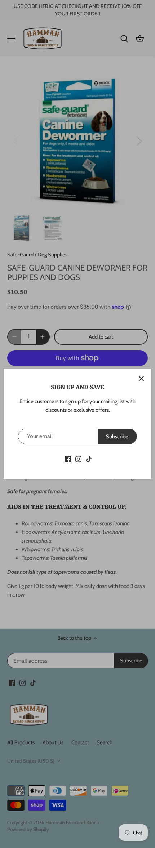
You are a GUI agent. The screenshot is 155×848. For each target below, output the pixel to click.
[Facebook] (68, 459)
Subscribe (117, 436)
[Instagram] (78, 459)
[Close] (141, 379)
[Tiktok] (89, 459)
